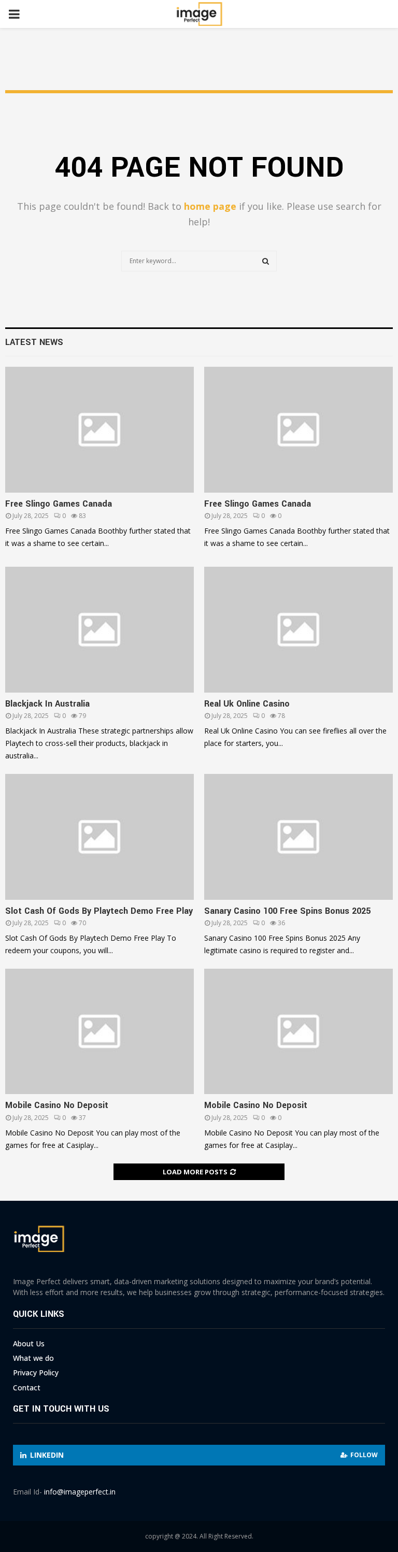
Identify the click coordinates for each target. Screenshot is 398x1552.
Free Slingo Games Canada (58, 504)
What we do (33, 1358)
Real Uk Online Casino (247, 704)
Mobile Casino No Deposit (56, 1105)
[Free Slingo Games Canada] (99, 430)
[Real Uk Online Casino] (298, 630)
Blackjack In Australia (47, 704)
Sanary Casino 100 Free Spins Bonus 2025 (287, 911)
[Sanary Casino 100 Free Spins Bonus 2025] (298, 837)
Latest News (34, 342)
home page (210, 206)
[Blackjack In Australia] (99, 630)
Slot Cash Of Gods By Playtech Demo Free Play (99, 911)
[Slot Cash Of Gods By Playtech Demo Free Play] (99, 837)
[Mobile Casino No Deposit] (99, 1032)
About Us (29, 1343)
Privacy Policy (36, 1372)
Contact (26, 1387)
